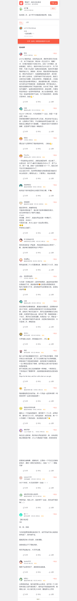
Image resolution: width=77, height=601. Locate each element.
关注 (53, 8)
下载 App (54, 3)
